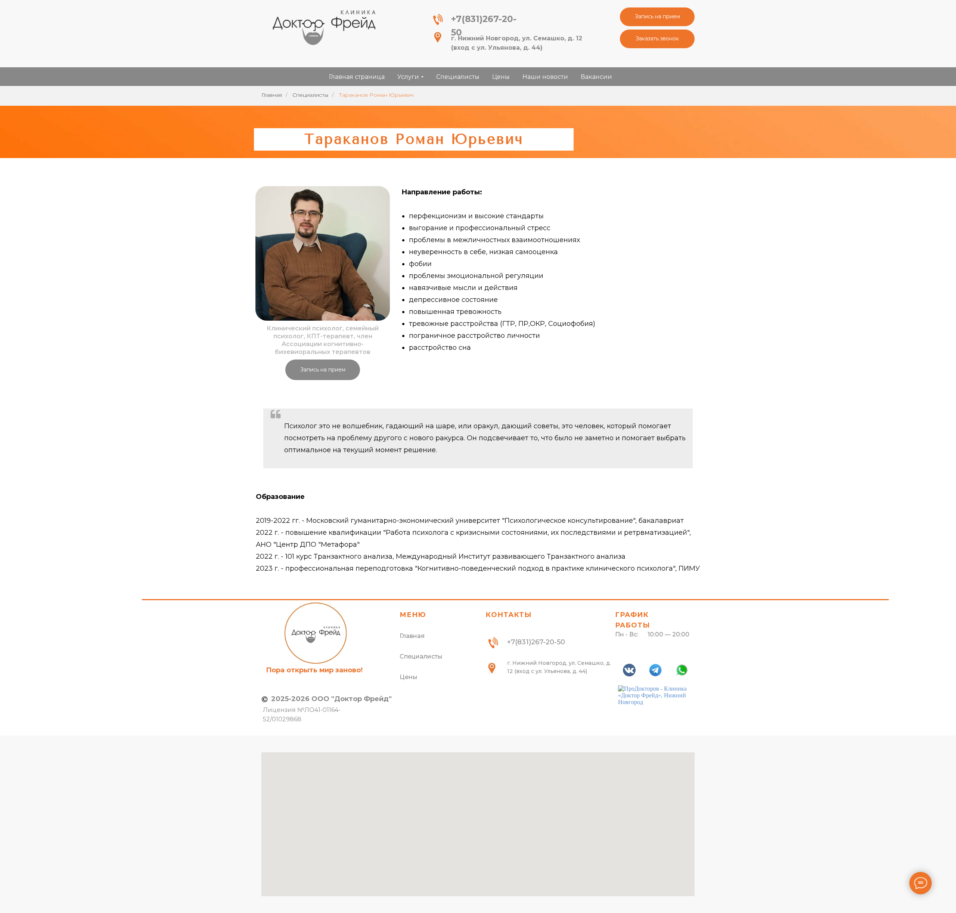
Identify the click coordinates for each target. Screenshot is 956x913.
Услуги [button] (408, 76)
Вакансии (596, 76)
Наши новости (545, 76)
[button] (657, 16)
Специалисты (457, 76)
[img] (323, 27)
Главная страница (357, 76)
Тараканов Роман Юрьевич (376, 95)
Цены (501, 76)
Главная (271, 95)
